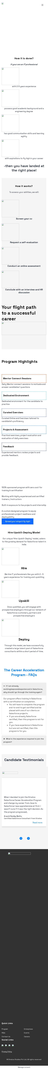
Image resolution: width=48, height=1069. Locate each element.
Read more (37, 822)
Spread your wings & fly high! (17, 521)
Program (5, 1029)
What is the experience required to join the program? (23, 740)
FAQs (3, 1033)
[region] (24, 29)
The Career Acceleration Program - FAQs (24, 672)
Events (26, 1033)
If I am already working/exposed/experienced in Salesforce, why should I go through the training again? (23, 689)
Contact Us (6, 1037)
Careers (27, 1037)
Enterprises (28, 1029)
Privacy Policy (7, 1051)
